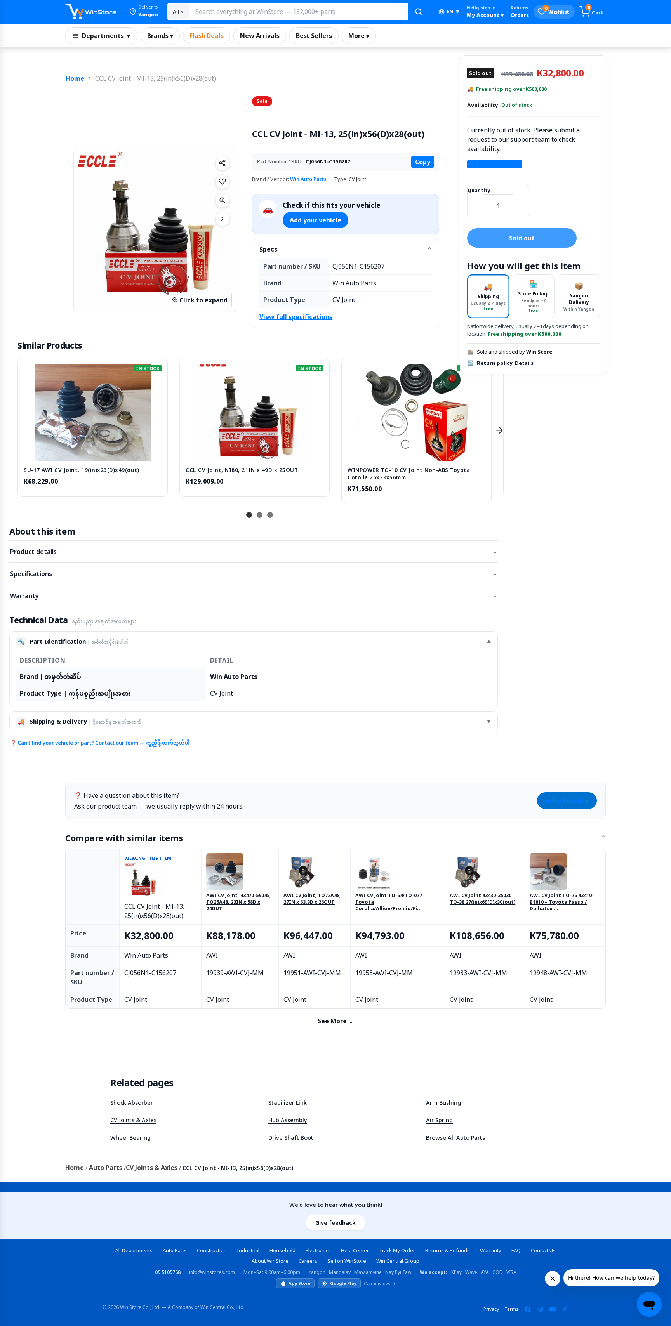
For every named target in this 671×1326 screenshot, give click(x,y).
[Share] (222, 163)
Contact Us (543, 1250)
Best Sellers (314, 35)
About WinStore (270, 1260)
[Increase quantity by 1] (521, 200)
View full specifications (295, 316)
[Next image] (222, 219)
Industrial (248, 1250)
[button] (143, 12)
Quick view (92, 452)
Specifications (253, 573)
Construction (212, 1250)
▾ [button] (453, 11)
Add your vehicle (315, 220)
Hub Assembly (287, 1120)
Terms (511, 1309)
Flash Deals (206, 35)
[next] (499, 430)
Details (524, 362)
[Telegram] (540, 1309)
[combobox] (298, 11)
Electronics (318, 1250)
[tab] (488, 296)
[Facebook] (527, 1309)
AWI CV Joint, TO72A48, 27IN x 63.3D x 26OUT (312, 898)
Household (282, 1250)
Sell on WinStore (346, 1260)
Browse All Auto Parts (455, 1137)
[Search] (418, 11)
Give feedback (335, 1222)
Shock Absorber (131, 1102)
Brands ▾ (160, 35)
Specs (268, 249)
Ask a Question (567, 800)
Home (75, 78)
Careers (308, 1260)
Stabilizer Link (287, 1102)
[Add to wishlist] (222, 181)
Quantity (479, 190)
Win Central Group (397, 1260)
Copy (422, 162)
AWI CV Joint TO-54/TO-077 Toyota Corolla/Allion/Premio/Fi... (388, 902)
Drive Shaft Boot (290, 1137)
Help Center (355, 1250)
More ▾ (358, 35)
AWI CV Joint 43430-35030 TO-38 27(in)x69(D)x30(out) (482, 898)
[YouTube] (552, 1309)
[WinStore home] (90, 11)
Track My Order (397, 1250)
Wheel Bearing (130, 1137)
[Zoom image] (222, 200)
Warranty (253, 596)
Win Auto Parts (308, 178)
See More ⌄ (335, 1021)
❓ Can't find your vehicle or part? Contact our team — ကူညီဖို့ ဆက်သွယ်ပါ (99, 742)
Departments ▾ (106, 35)
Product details (253, 551)
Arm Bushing (443, 1102)
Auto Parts (105, 1167)
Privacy (491, 1309)
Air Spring (439, 1120)
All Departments (134, 1250)
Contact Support (494, 164)
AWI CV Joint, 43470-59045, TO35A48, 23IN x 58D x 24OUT (238, 902)
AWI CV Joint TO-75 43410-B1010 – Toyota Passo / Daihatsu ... (562, 902)
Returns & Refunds (447, 1250)
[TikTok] (564, 1309)
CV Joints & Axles (133, 1120)
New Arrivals (260, 35)
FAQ (516, 1250)
